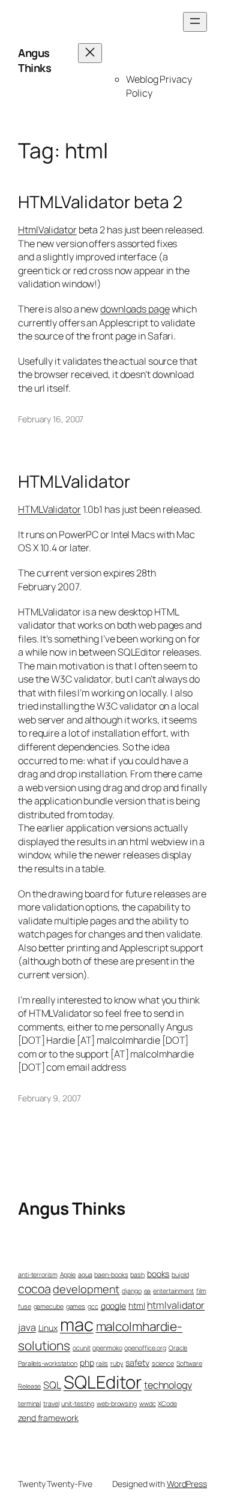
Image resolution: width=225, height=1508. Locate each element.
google (113, 1305)
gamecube (49, 1306)
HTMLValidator (74, 481)
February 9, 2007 (49, 1098)
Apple (68, 1274)
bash (137, 1274)
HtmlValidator (47, 229)
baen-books (111, 1274)
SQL (52, 1385)
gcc (93, 1306)
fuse (24, 1306)
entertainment (173, 1291)
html (136, 1305)
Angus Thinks (34, 61)
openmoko (107, 1348)
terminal (29, 1403)
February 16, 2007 (50, 419)
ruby (117, 1363)
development (86, 1289)
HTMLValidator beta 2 (100, 202)
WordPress (187, 1483)
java (27, 1327)
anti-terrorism (38, 1274)
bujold (180, 1274)
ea (147, 1291)
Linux (48, 1327)
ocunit (81, 1348)
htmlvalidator (176, 1305)
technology (168, 1385)
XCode (167, 1403)
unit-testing (77, 1403)
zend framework (48, 1417)
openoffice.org (145, 1348)
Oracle (178, 1348)
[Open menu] (195, 22)
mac (77, 1324)
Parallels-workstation (47, 1363)
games (76, 1306)
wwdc (147, 1403)
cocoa (34, 1289)
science (163, 1363)
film (201, 1291)
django (131, 1291)
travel (51, 1403)
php (87, 1362)
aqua (85, 1274)
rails (102, 1363)
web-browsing (117, 1403)
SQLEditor (103, 1382)
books (158, 1273)
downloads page (135, 309)
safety (137, 1362)
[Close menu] (90, 53)
